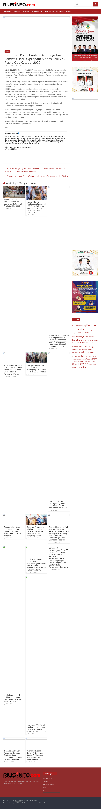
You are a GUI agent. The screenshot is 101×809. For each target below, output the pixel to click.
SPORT (94, 359)
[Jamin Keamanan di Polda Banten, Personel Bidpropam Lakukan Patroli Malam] (14, 547)
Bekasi (82, 329)
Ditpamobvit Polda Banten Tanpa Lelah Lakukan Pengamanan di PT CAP (38, 176)
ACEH (74, 326)
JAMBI (92, 336)
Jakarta (86, 336)
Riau (87, 359)
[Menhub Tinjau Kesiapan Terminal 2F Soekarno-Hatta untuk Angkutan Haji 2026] (14, 187)
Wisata (68, 11)
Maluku (90, 349)
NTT (76, 356)
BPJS (91, 330)
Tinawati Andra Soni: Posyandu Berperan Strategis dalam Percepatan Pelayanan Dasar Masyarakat (13, 755)
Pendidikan (49, 11)
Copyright (46, 781)
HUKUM (78, 333)
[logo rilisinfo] (22, 773)
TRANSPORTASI (92, 364)
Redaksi (18, 66)
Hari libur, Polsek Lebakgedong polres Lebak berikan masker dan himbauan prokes (58, 504)
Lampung (88, 346)
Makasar (85, 349)
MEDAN (75, 353)
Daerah (7, 11)
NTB (73, 356)
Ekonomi (17, 11)
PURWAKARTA (82, 359)
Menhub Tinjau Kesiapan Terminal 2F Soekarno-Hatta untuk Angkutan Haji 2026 (13, 202)
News (92, 352)
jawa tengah (88, 340)
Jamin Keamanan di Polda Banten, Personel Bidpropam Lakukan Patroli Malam (13, 698)
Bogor (88, 330)
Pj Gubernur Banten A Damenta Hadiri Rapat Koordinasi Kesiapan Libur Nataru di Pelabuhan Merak (13, 369)
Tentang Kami (47, 778)
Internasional (37, 11)
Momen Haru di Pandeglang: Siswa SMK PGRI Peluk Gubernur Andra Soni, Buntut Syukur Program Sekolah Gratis (36, 207)
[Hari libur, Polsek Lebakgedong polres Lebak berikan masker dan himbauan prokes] (59, 353)
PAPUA (94, 356)
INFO (87, 333)
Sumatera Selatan (89, 361)
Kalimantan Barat (90, 343)
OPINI (79, 356)
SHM (90, 359)
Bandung (82, 326)
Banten (7, 51)
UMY (74, 368)
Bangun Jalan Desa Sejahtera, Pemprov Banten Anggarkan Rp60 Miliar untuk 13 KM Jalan (12, 531)
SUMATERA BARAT (77, 361)
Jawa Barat (77, 339)
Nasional (26, 11)
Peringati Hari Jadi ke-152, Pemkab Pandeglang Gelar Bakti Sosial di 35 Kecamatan (36, 368)
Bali (77, 326)
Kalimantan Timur (77, 346)
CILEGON (95, 330)
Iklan (82, 333)
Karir (44, 788)
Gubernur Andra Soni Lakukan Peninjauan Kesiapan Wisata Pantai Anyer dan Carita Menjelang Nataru (36, 531)
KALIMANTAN (81, 343)
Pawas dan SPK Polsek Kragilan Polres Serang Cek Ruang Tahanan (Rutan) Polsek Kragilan (36, 728)
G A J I (73, 333)
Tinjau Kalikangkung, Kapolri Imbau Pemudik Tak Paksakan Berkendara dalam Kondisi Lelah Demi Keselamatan (34, 169)
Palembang (86, 356)
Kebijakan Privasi (48, 785)
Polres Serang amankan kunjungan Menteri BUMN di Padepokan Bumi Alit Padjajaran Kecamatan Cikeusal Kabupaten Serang (59, 340)
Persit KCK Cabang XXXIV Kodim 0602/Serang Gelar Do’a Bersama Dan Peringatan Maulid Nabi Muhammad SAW (36, 564)
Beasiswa (74, 330)
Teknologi (60, 11)
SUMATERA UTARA (80, 364)
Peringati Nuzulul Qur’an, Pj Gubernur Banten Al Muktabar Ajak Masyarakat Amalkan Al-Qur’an (35, 755)
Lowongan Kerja (77, 349)
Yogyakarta (82, 367)
